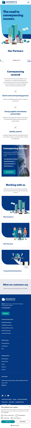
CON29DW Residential (6, 322)
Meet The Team (5, 361)
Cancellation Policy (19, 402)
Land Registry (5, 346)
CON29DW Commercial (7, 325)
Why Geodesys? (5, 358)
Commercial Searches (6, 333)
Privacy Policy (5, 402)
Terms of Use (11, 402)
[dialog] (15, 416)
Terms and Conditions (22, 399)
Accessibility (4, 404)
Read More (6, 412)
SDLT (3, 348)
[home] (9, 2)
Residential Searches (6, 330)
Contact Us (5, 313)
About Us (4, 369)
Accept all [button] (8, 421)
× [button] (29, 406)
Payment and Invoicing (7, 399)
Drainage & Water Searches (7, 328)
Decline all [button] (23, 421)
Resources (4, 367)
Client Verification (5, 343)
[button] (28, 2)
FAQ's (9, 404)
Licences (15, 399)
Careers (3, 364)
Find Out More (9, 172)
